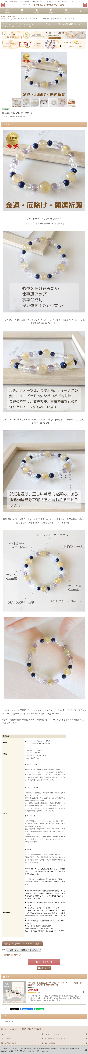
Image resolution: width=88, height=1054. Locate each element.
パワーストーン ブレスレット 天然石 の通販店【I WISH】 (20, 1029)
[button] (3, 5)
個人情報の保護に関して (13, 955)
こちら (45, 1051)
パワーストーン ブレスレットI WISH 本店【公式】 (44, 5)
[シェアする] (5, 1009)
